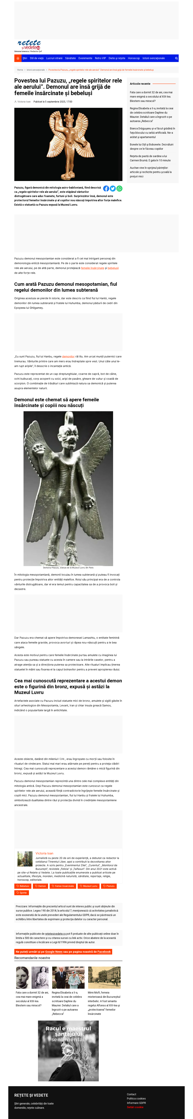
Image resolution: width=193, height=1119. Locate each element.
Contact (131, 1094)
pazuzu (110, 886)
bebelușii (113, 268)
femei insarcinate (64, 886)
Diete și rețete (117, 58)
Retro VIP (100, 58)
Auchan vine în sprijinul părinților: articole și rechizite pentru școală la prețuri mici (151, 172)
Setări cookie (135, 1107)
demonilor (68, 356)
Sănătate (70, 58)
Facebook (104, 951)
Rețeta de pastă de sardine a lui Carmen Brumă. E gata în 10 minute (150, 158)
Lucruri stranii (54, 58)
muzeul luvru (90, 886)
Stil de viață (37, 58)
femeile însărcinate (92, 268)
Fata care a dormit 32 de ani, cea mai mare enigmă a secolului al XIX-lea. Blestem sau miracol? (151, 96)
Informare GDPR (136, 1102)
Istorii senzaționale (153, 58)
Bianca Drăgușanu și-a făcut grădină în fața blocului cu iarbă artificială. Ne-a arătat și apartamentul (152, 132)
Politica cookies (136, 1098)
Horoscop (134, 58)
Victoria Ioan (24, 101)
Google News (53, 951)
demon (42, 886)
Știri (25, 58)
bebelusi (24, 886)
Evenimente (85, 58)
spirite (23, 892)
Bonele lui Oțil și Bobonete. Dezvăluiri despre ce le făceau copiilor (151, 146)
